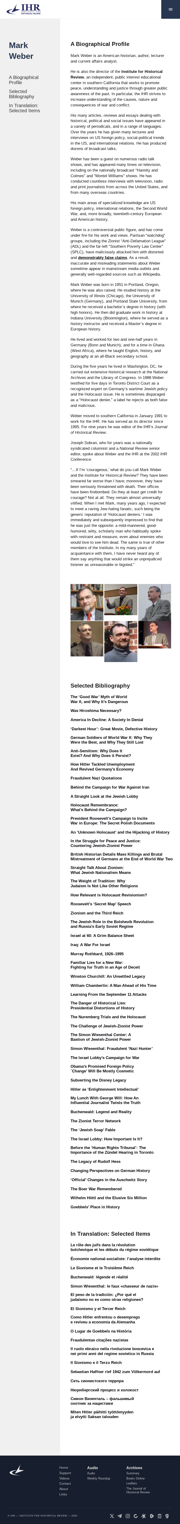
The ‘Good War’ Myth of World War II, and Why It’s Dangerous (99, 699)
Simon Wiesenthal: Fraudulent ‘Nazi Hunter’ (112, 1048)
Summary (132, 1473)
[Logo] (25, 9)
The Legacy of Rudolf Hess (95, 1161)
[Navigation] (170, 9)
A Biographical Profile (23, 80)
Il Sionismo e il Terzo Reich (96, 1362)
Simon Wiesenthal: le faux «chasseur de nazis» (114, 1286)
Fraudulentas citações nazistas (99, 1340)
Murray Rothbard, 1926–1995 (97, 954)
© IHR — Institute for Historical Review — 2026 (42, 1516)
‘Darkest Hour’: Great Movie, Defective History (114, 729)
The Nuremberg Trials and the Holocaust (108, 1017)
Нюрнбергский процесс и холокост (105, 1390)
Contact (65, 1483)
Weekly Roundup (98, 1478)
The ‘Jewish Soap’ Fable (93, 1130)
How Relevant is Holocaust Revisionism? (109, 895)
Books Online (135, 1478)
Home (63, 1467)
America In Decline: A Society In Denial (107, 720)
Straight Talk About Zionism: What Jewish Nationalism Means (101, 870)
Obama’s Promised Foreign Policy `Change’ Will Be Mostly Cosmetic (102, 1068)
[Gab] (167, 1516)
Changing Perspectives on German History (110, 1170)
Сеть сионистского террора (97, 1381)
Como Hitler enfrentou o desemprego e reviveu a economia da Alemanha (105, 1319)
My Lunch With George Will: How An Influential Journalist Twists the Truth (105, 1100)
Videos (64, 1478)
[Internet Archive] (159, 1516)
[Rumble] (151, 1516)
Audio (92, 1468)
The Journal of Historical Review (138, 1490)
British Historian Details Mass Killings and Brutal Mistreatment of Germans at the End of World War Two (122, 856)
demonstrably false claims (102, 257)
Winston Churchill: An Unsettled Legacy (108, 976)
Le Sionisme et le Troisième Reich (102, 1268)
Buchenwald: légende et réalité (99, 1277)
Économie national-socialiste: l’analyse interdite (115, 1259)
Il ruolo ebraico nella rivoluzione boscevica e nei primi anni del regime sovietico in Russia (112, 1351)
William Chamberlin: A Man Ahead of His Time (113, 985)
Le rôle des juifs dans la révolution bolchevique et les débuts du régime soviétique (114, 1247)
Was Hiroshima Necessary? (96, 710)
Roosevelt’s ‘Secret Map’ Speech (101, 904)
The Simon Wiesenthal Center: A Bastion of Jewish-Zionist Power (101, 1037)
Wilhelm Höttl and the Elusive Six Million (109, 1198)
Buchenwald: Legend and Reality (101, 1112)
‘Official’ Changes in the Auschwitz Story (109, 1180)
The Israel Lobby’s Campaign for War (105, 1058)
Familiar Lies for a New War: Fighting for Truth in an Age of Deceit (105, 965)
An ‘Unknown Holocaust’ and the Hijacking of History (120, 832)
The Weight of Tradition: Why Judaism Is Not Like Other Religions (104, 883)
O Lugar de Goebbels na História (101, 1331)
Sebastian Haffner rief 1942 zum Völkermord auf (115, 1372)
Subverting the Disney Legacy (98, 1080)
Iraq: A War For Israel (90, 945)
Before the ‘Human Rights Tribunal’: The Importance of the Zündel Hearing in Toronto (112, 1150)
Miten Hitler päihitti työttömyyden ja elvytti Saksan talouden (102, 1414)
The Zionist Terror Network (96, 1121)
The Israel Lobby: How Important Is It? (106, 1139)
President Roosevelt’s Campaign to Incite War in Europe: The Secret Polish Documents (113, 820)
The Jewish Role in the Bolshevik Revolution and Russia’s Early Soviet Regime (112, 924)
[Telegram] (119, 1516)
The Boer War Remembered (96, 1189)
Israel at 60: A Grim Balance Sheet (102, 935)
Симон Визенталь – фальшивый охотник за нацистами (102, 1401)
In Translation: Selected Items (24, 108)
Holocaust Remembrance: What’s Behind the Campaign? (99, 807)
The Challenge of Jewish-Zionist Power (107, 1026)
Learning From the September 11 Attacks (108, 994)
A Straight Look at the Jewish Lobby (104, 796)
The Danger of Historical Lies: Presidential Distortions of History (103, 1005)
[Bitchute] (135, 1516)
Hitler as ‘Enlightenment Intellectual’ (105, 1089)
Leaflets (131, 1483)
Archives (134, 1468)
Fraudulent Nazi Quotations (96, 778)
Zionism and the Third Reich (97, 913)
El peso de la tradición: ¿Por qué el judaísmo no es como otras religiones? (107, 1297)
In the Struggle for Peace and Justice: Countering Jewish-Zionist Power (106, 843)
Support (65, 1473)
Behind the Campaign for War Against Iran (110, 787)
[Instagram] (127, 1516)
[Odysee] (143, 1516)
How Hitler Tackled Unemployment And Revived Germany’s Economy (103, 766)
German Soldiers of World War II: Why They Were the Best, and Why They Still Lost (111, 740)
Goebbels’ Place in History (95, 1207)
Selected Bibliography (21, 94)
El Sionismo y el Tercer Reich (98, 1309)
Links (63, 1494)
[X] (111, 1516)
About (63, 1489)
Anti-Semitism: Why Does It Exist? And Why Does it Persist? (101, 753)
